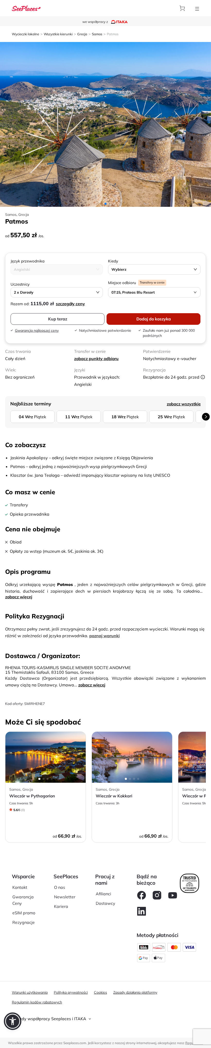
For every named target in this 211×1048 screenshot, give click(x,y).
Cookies (100, 992)
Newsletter (64, 896)
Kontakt (19, 887)
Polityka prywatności (71, 992)
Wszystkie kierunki (58, 34)
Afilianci (103, 893)
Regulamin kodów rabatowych (37, 1002)
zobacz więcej (18, 596)
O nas (59, 887)
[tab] (105, 1018)
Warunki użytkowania (30, 992)
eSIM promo (23, 912)
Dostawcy (105, 903)
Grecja (82, 34)
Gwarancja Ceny (23, 900)
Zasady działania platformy (135, 992)
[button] (12, 1021)
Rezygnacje (23, 922)
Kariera (61, 906)
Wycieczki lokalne (25, 34)
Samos (97, 34)
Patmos (112, 34)
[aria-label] (26, 7)
